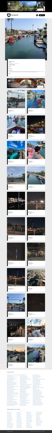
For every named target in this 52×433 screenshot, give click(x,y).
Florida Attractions (9, 421)
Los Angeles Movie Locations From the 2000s (25, 386)
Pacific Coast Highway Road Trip (24, 403)
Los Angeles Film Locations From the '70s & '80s (26, 384)
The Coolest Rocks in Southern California (38, 395)
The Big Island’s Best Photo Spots (37, 394)
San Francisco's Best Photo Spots (37, 382)
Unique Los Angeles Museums (36, 398)
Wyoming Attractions (38, 425)
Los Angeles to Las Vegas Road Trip (24, 388)
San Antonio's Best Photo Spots (36, 380)
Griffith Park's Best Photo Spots (11, 405)
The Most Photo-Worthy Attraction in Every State (38, 396)
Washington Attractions (38, 420)
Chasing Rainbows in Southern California (12, 389)
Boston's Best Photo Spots (10, 385)
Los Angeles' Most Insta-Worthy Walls (24, 385)
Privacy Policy (35, 431)
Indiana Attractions (19, 414)
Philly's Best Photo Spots (23, 404)
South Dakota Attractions (39, 413)
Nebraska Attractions (28, 413)
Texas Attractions (38, 415)
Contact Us (43, 431)
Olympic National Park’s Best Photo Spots (25, 400)
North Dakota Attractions (29, 421)
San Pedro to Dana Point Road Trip (37, 384)
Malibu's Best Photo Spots (23, 389)
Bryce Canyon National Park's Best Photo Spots (12, 386)
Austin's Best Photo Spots (10, 381)
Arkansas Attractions (9, 415)
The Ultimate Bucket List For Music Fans (37, 397)
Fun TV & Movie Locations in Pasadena (11, 401)
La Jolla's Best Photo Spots (23, 382)
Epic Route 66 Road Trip (10, 400)
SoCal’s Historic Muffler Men (36, 390)
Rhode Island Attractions (29, 427)
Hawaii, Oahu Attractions (10, 427)
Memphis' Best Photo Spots (23, 391)
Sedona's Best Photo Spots (36, 386)
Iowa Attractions (18, 415)
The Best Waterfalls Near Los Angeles (37, 393)
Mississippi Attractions (19, 426)
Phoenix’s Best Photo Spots (23, 405)
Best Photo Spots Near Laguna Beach (11, 383)
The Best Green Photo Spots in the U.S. (37, 392)
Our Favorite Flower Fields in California (24, 402)
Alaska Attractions (9, 413)
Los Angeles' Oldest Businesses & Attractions (25, 387)
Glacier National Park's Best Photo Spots (12, 402)
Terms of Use (39, 431)
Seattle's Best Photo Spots (36, 385)
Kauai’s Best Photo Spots (23, 380)
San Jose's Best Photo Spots (36, 383)
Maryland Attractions (19, 421)
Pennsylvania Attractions (29, 426)
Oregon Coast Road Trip (23, 401)
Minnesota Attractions (19, 425)
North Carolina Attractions (29, 420)
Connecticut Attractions (9, 419)
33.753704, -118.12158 (12, 65)
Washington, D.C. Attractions (39, 421)
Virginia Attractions (38, 419)
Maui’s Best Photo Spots (23, 390)
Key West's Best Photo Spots (23, 381)
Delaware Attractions (9, 420)
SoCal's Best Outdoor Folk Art (36, 389)
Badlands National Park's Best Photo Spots (12, 382)
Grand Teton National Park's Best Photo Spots (12, 403)
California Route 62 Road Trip (10, 387)
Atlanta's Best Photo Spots (10, 380)
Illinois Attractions (19, 413)
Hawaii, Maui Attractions (10, 426)
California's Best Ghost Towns (10, 388)
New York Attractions (28, 419)
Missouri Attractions (19, 427)
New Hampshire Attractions (29, 415)
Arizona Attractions (9, 414)
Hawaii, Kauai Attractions (10, 425)
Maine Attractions (19, 420)
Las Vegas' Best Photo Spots (23, 383)
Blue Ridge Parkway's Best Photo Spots (11, 384)
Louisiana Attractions (19, 419)
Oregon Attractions (28, 425)
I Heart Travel (32, 431)
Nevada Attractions (28, 414)
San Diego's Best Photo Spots (36, 381)
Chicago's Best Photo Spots (10, 390)
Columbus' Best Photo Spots (10, 391)
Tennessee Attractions (38, 414)
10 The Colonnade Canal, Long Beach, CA (14, 63)
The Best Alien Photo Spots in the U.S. (37, 391)
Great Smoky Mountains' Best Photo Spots (12, 404)
